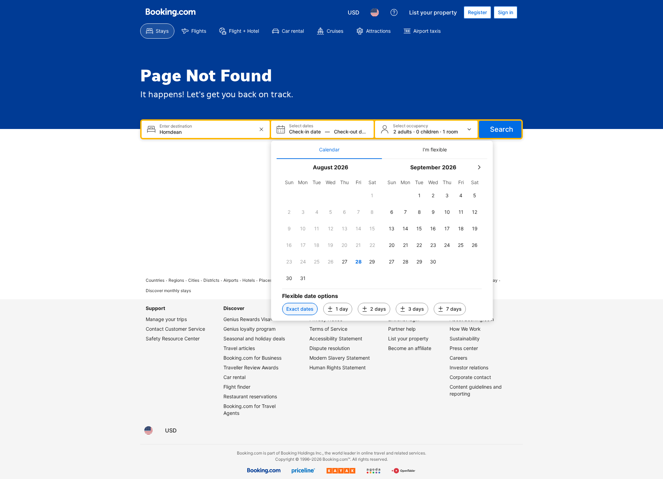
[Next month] (479, 167)
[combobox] (206, 132)
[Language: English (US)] (374, 12)
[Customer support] (394, 12)
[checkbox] (372, 195)
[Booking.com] (170, 12)
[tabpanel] (382, 240)
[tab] (329, 150)
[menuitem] (157, 31)
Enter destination (176, 126)
